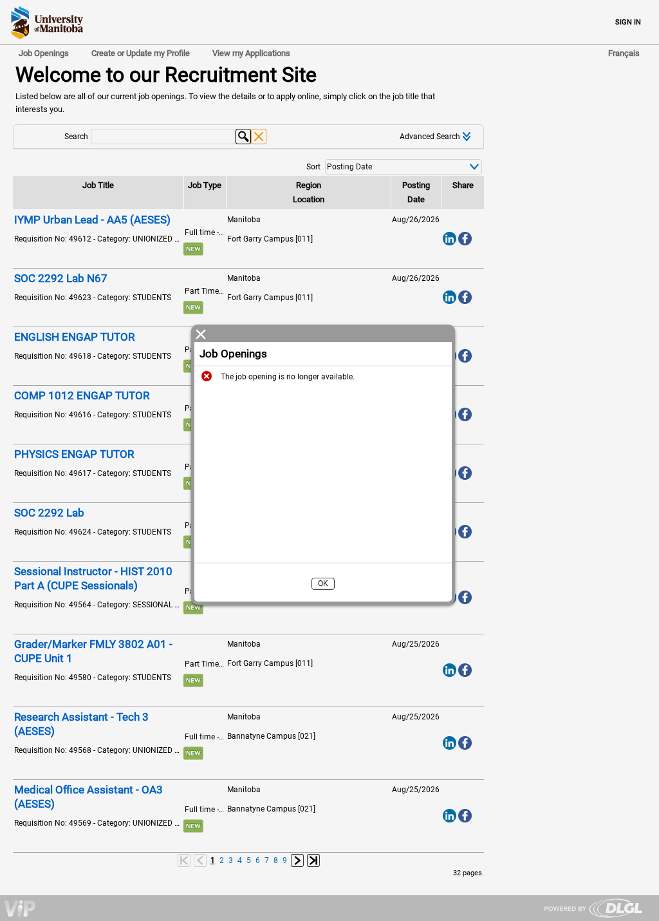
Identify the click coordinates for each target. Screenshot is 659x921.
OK (323, 583)
